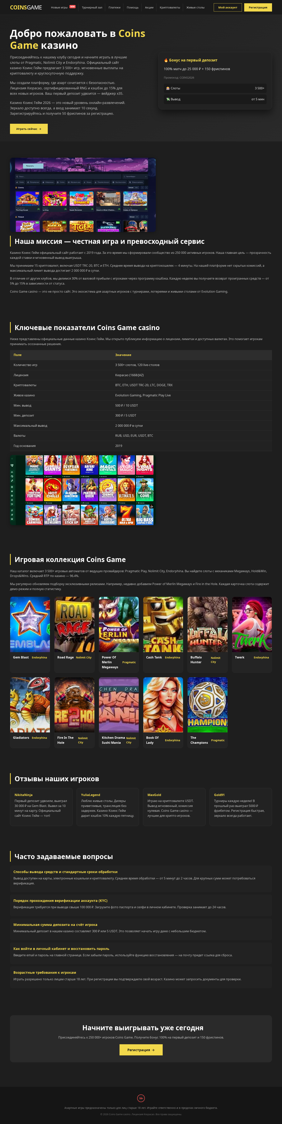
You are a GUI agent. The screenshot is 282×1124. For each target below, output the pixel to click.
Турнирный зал (92, 7)
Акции (149, 7)
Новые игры (63, 7)
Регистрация (258, 7)
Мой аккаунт (227, 7)
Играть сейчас (28, 129)
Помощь (133, 7)
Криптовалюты (170, 7)
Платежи (114, 7)
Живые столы (195, 7)
